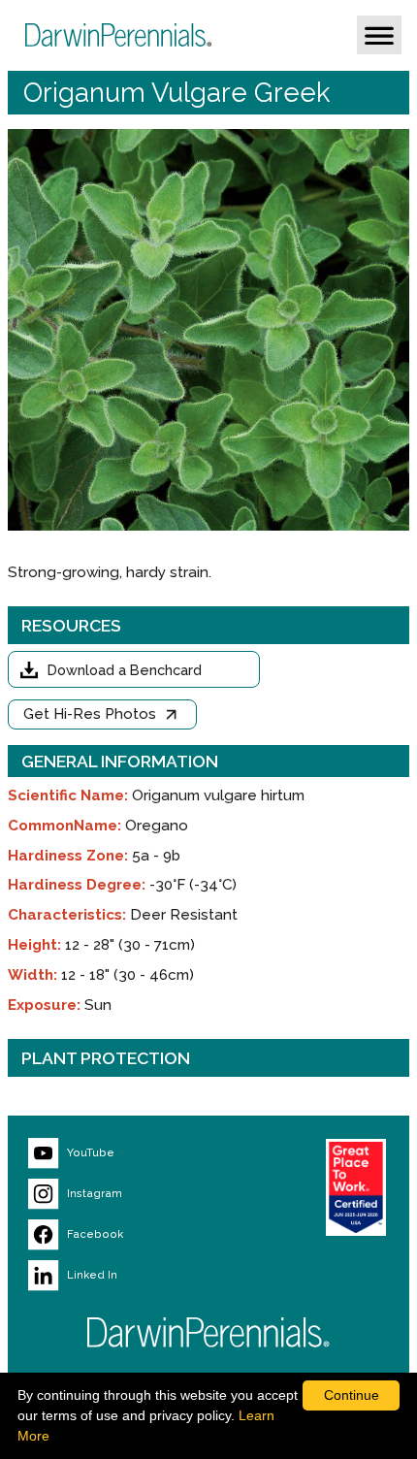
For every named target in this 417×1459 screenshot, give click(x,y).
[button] (379, 35)
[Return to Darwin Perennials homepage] (208, 1332)
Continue (351, 1395)
